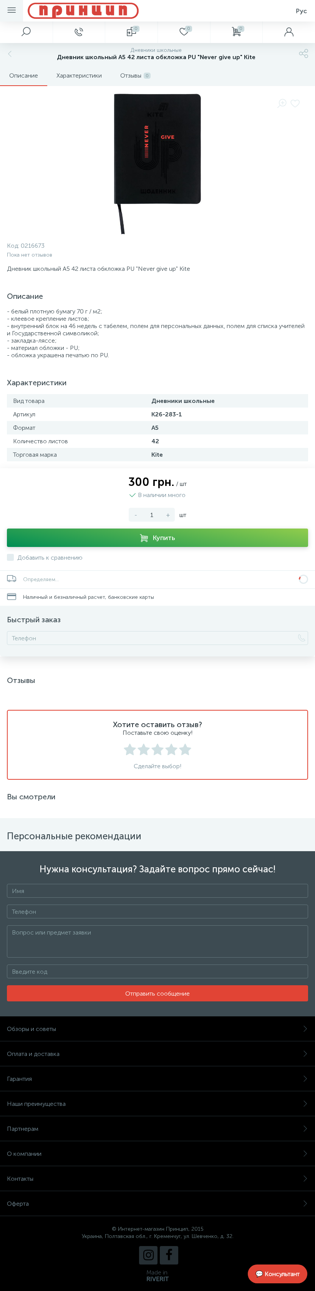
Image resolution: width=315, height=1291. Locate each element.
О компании (24, 1153)
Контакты (20, 1178)
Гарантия (19, 1078)
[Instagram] (148, 1255)
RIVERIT (157, 1279)
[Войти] (288, 32)
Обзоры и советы (31, 1028)
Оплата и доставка (33, 1053)
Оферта (18, 1203)
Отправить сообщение (157, 993)
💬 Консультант (277, 1274)
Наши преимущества (36, 1103)
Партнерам (22, 1128)
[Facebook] (169, 1255)
